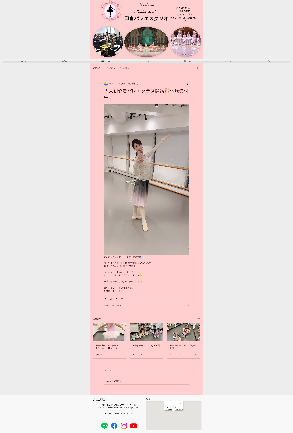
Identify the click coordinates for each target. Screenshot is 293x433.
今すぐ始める (110, 68)
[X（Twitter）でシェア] (111, 298)
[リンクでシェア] (122, 298)
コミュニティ (124, 68)
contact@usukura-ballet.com (120, 413)
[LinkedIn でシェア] (116, 298)
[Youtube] (134, 426)
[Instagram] (124, 426)
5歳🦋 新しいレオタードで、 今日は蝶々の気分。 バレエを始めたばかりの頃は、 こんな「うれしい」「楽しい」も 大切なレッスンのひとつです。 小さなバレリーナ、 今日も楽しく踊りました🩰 (109, 347)
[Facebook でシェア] (105, 298)
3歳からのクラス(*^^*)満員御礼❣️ (183, 346)
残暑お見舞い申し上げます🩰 (146, 345)
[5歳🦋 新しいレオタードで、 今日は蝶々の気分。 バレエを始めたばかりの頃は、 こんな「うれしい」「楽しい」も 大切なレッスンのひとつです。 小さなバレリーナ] (109, 332)
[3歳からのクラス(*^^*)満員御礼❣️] (183, 332)
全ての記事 (97, 68)
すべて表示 (196, 318)
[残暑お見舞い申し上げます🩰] (146, 332)
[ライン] (104, 426)
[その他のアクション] (187, 83)
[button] (197, 68)
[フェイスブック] (114, 426)
